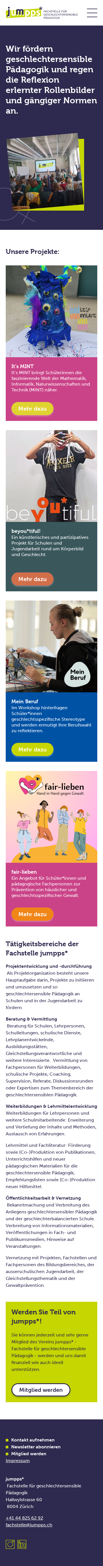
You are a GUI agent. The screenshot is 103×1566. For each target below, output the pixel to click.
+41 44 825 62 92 (24, 1518)
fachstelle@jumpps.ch (29, 1525)
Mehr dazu (32, 408)
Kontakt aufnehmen (33, 1440)
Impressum (18, 1460)
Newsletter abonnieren (36, 1447)
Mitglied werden (41, 1389)
